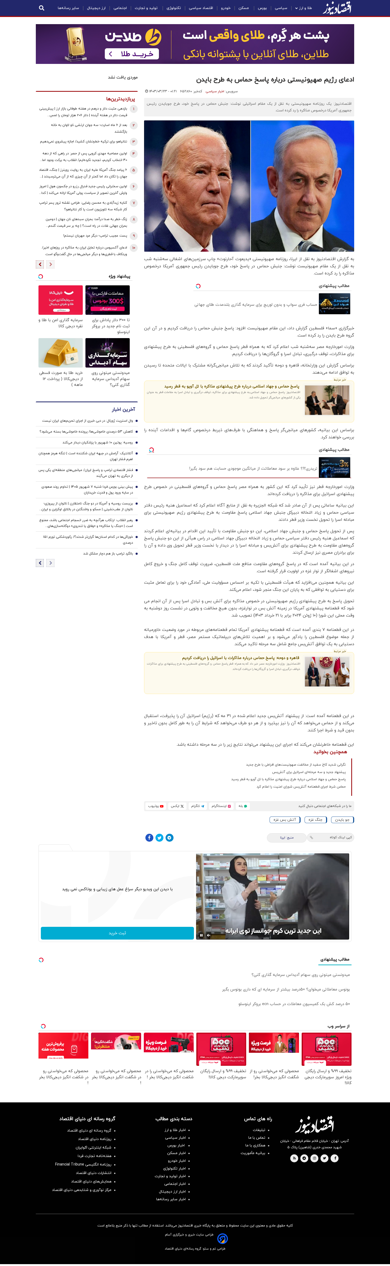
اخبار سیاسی (215, 91)
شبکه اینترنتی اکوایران (93, 1147)
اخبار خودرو (177, 1160)
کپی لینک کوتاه (341, 837)
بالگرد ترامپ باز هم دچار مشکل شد (108, 553)
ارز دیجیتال (96, 8)
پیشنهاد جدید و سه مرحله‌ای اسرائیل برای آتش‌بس (309, 772)
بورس (262, 8)
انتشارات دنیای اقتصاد (93, 1173)
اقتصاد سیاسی (201, 8)
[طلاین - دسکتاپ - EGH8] (195, 44)
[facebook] (335, 1158)
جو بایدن (342, 819)
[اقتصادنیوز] (314, 1125)
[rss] (294, 1158)
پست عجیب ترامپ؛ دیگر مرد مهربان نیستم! (95, 235)
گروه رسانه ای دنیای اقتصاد (89, 1130)
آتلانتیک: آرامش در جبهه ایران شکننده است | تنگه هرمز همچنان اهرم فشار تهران (85, 456)
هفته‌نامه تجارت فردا (94, 1156)
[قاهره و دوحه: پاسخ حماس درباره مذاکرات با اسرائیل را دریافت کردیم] (327, 671)
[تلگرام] (170, 838)
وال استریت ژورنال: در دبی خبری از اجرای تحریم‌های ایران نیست (87, 420)
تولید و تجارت (147, 8)
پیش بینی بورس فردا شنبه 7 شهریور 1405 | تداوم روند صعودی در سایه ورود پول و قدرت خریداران (87, 489)
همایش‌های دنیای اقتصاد (91, 1181)
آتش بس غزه (285, 819)
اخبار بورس (176, 1145)
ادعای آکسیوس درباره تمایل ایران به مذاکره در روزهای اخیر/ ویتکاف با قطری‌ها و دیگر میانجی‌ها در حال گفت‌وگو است (84, 251)
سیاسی (281, 8)
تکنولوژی (174, 8)
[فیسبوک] (149, 838)
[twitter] (324, 1158)
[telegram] (304, 1158)
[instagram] (314, 1158)
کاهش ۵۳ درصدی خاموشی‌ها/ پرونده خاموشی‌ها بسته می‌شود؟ (86, 431)
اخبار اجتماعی (175, 1183)
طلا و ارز (305, 8)
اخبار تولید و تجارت (170, 1176)
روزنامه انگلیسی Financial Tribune (83, 1164)
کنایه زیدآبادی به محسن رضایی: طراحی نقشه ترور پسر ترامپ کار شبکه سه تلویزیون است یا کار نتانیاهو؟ (83, 206)
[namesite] (337, 8)
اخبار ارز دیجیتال (172, 1191)
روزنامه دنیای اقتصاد (94, 1139)
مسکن (244, 8)
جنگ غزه (315, 819)
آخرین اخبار (123, 409)
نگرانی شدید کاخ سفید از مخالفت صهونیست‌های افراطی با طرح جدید (296, 764)
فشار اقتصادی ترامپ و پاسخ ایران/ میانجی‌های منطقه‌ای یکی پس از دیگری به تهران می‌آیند (85, 473)
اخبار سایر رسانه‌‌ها (171, 1199)
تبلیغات (259, 1130)
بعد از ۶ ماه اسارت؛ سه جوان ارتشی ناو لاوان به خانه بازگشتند (89, 128)
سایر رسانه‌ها (68, 8)
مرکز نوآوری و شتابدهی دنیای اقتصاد (81, 1190)
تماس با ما (256, 1137)
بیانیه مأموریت (253, 1153)
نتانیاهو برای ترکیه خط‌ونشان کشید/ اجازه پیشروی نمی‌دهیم (83, 141)
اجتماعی (120, 8)
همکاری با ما (255, 1145)
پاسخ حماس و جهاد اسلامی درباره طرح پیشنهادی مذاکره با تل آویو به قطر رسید (231, 386)
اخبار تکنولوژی (174, 1168)
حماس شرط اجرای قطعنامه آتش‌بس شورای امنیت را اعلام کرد (301, 786)
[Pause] (201, 935)
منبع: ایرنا (287, 838)
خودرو (226, 8)
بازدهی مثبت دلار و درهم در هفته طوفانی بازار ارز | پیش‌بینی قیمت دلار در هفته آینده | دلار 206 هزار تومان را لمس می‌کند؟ (83, 112)
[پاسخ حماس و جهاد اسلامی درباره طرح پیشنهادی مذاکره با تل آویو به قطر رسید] (327, 400)
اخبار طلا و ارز (175, 1130)
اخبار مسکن (176, 1153)
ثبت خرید (117, 933)
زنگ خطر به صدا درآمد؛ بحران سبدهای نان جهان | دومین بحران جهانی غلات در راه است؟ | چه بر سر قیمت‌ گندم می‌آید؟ (86, 223)
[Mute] (209, 935)
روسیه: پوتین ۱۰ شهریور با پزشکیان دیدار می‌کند (98, 442)
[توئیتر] (159, 838)
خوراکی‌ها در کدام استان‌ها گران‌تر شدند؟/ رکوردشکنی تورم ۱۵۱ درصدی (88, 540)
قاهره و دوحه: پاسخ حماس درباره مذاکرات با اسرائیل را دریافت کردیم (240, 658)
